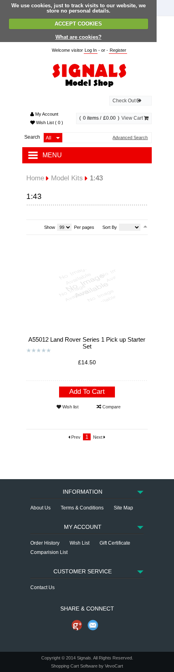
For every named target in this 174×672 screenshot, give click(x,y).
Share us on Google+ (77, 625)
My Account (46, 114)
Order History (44, 543)
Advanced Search (130, 137)
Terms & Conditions (82, 508)
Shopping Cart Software (74, 666)
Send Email (93, 625)
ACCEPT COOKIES (78, 24)
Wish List (49, 122)
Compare (111, 406)
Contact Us (42, 587)
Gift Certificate (115, 543)
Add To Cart (87, 391)
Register (118, 50)
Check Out (124, 101)
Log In (91, 50)
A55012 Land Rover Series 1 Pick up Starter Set (86, 343)
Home (35, 178)
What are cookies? (78, 37)
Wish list (70, 406)
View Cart (132, 118)
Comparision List (49, 552)
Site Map (123, 508)
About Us (40, 508)
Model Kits (67, 178)
